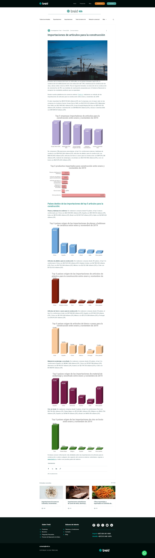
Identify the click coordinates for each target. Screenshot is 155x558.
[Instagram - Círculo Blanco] (98, 525)
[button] (113, 19)
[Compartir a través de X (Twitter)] (52, 468)
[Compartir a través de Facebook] (48, 468)
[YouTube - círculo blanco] (107, 525)
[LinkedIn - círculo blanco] (111, 525)
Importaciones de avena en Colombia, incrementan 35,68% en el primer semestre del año (51, 502)
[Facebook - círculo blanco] (93, 525)
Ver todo (113, 482)
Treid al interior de (81, 19)
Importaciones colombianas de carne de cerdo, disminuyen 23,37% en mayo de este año (77, 502)
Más (104, 19)
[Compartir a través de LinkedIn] (56, 468)
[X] (102, 525)
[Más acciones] (106, 30)
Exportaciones (57, 19)
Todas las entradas (45, 19)
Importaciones (68, 19)
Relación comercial (94, 19)
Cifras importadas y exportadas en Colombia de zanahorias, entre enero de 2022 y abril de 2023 (102, 502)
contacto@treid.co (44, 546)
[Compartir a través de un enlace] (60, 468)
